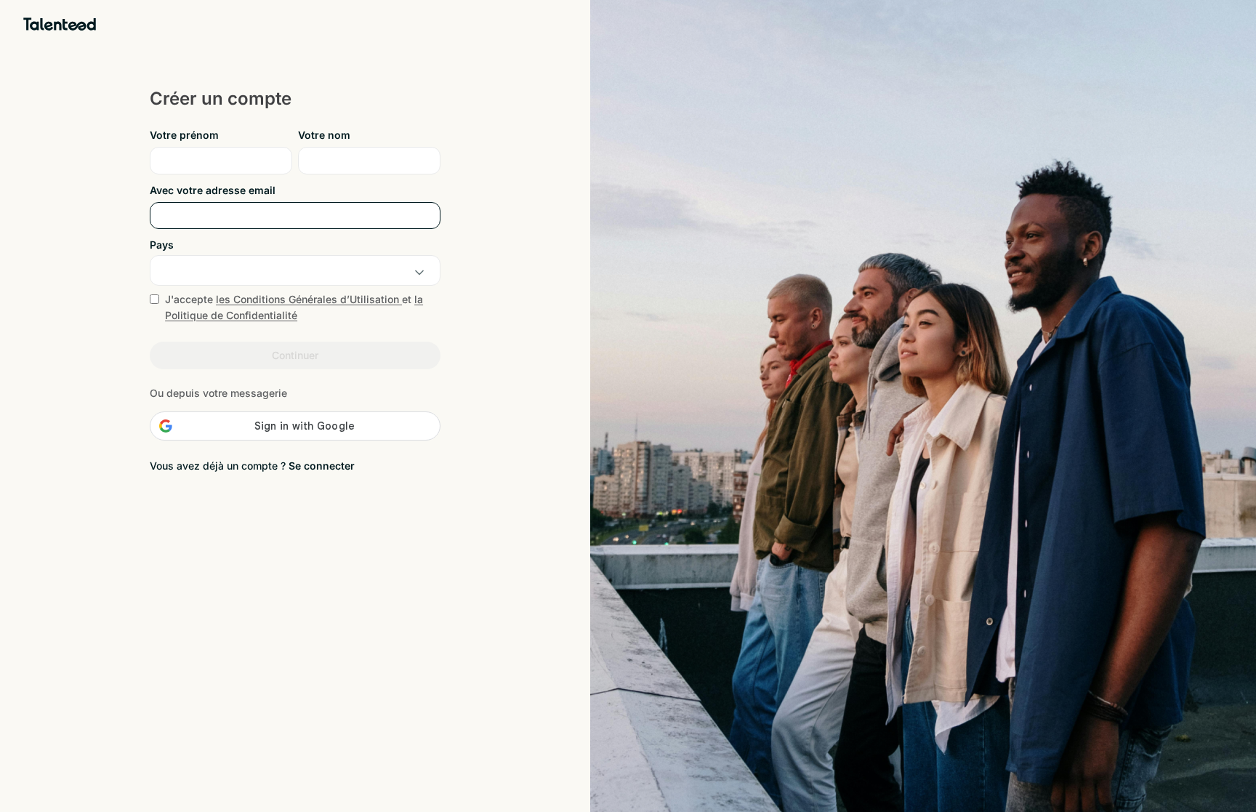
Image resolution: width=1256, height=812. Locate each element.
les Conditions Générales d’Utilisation (309, 299)
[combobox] (295, 272)
